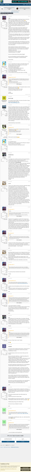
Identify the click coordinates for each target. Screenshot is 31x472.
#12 (29, 250)
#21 (29, 420)
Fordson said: (11, 209)
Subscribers (13, 10)
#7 (29, 139)
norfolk (6, 113)
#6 (29, 125)
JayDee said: (11, 127)
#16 (29, 315)
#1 (29, 16)
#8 (29, 152)
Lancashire (5, 70)
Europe (6, 133)
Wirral (6, 353)
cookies (8, 465)
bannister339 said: (12, 280)
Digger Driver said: (12, 77)
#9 (29, 181)
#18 (29, 344)
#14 (29, 278)
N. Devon (6, 24)
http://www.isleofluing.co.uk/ (13, 102)
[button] (30, 4)
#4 (29, 96)
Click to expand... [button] (19, 84)
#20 (29, 408)
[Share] (28, 16)
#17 (29, 328)
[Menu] (2, 5)
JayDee (2, 14)
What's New (7, 4)
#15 (29, 293)
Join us (9, 441)
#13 (29, 262)
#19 (29, 387)
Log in (23, 441)
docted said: (11, 233)
